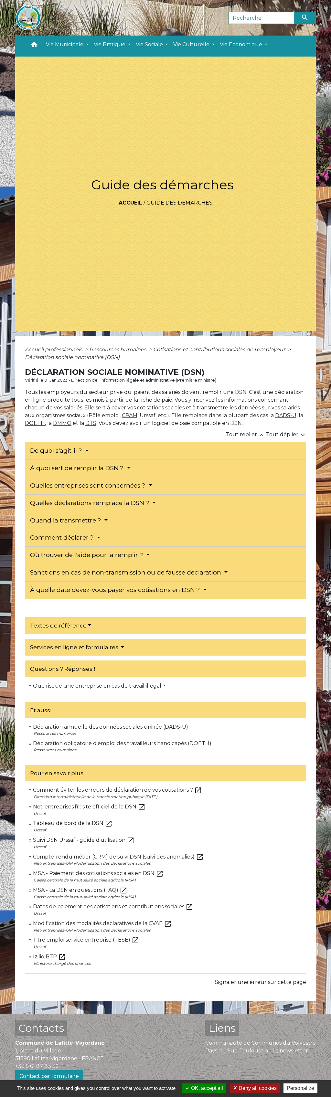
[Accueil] (28, 17)
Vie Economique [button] (241, 44)
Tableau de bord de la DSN (72, 823)
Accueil (130, 203)
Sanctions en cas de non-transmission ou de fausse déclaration (126, 572)
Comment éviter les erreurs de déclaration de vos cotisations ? (117, 790)
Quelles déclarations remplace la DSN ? (90, 503)
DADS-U (285, 415)
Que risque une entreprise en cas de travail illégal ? (99, 686)
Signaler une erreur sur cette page (260, 982)
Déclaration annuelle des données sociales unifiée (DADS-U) (110, 727)
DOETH (35, 423)
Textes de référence (58, 625)
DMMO (62, 423)
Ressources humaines (118, 349)
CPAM (129, 415)
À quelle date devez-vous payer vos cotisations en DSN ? (116, 590)
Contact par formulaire (49, 1076)
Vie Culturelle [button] (192, 44)
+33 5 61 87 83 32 (37, 1066)
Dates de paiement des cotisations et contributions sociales (113, 906)
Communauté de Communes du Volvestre (260, 1043)
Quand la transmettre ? (66, 520)
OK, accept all (206, 1088)
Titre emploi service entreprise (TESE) (86, 940)
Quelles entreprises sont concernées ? (88, 485)
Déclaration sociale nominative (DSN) (72, 357)
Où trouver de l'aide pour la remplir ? (87, 555)
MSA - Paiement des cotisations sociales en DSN (98, 873)
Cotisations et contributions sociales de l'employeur (219, 349)
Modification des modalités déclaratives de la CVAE (102, 923)
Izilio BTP (49, 957)
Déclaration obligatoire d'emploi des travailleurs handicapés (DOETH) (122, 743)
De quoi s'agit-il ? (57, 450)
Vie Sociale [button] (150, 44)
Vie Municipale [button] (65, 44)
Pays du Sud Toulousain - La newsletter (256, 1051)
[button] (34, 46)
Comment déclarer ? (62, 537)
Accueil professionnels (54, 349)
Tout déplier (286, 434)
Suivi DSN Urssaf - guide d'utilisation (83, 840)
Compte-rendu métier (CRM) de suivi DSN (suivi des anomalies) (118, 857)
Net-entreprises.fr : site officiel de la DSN (89, 807)
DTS (90, 423)
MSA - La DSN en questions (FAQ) (80, 890)
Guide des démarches (179, 203)
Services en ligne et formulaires (75, 647)
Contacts (41, 1028)
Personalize (300, 1088)
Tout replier (245, 434)
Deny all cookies (257, 1088)
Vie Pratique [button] (110, 44)
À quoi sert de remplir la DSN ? (77, 468)
